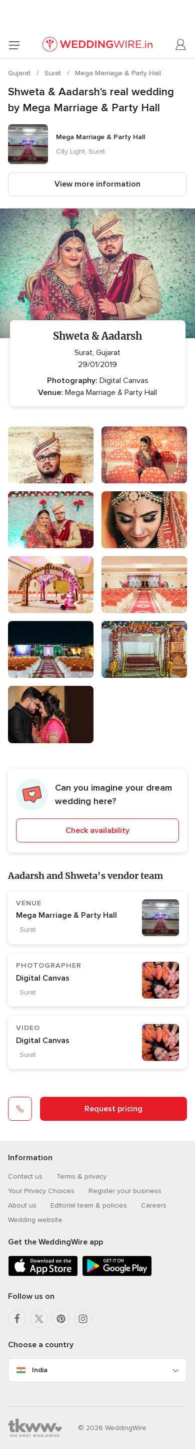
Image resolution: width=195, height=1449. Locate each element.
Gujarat (20, 73)
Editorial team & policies (88, 1205)
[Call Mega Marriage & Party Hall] (20, 1109)
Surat (53, 73)
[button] (97, 810)
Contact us (25, 1176)
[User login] (181, 45)
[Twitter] (39, 1319)
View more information (97, 184)
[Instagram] (83, 1319)
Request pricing (113, 1109)
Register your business (125, 1191)
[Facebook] (17, 1319)
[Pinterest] (61, 1319)
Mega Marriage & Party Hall (118, 73)
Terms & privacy (81, 1176)
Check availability (98, 830)
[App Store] (43, 1274)
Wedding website (35, 1220)
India (40, 1370)
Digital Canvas (43, 978)
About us (22, 1205)
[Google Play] (117, 1274)
